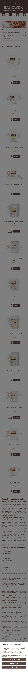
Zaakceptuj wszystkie (14, 667)
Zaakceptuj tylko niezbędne (14, 659)
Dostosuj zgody (14, 663)
